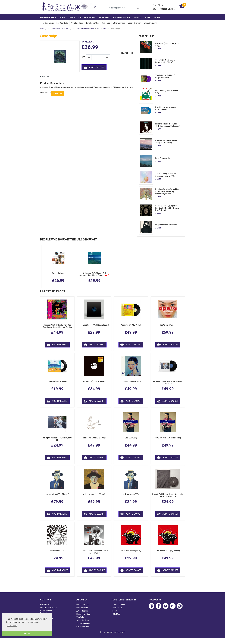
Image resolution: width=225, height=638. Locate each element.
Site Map (116, 614)
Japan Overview (134, 23)
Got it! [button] (27, 633)
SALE (62, 17)
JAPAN (71, 17)
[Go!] (138, 7)
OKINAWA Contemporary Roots (83, 29)
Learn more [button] (12, 625)
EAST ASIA (104, 17)
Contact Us (117, 608)
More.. (157, 17)
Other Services (119, 23)
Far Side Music (48, 23)
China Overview (150, 23)
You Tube (106, 23)
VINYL (147, 17)
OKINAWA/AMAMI (87, 17)
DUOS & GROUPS (103, 29)
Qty (83, 57)
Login (115, 611)
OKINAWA (65, 29)
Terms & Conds (119, 605)
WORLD (137, 17)
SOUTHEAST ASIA (121, 17)
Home (42, 29)
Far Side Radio (62, 23)
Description (45, 76)
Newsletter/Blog (92, 23)
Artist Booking (77, 23)
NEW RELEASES (48, 17)
